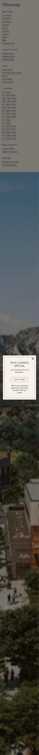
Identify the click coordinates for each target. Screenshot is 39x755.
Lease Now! (19, 379)
